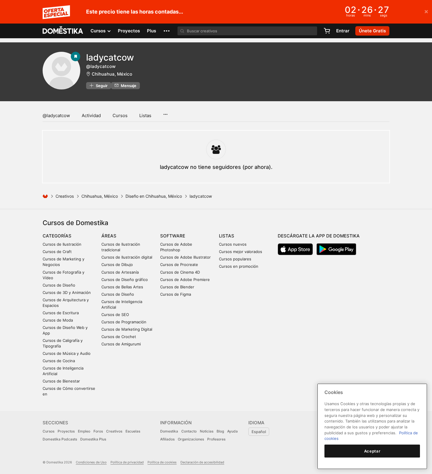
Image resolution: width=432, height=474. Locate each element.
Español (259, 431)
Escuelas (132, 431)
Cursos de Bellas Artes (122, 287)
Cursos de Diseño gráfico (124, 279)
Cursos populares (235, 259)
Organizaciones (191, 439)
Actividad (91, 115)
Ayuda (232, 431)
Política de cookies (162, 462)
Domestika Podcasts (60, 439)
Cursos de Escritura (61, 312)
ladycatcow (110, 57)
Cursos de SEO (115, 314)
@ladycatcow (56, 115)
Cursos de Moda (58, 320)
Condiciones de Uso (91, 462)
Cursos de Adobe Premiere (185, 279)
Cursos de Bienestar (61, 381)
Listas (145, 115)
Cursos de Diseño (59, 285)
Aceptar (372, 451)
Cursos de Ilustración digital (126, 257)
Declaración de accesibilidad (202, 462)
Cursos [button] (99, 31)
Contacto (189, 431)
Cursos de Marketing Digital (126, 329)
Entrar (342, 31)
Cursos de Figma (175, 294)
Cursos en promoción (238, 266)
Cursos (120, 115)
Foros (98, 431)
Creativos (65, 196)
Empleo (84, 431)
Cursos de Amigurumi (121, 344)
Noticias (206, 431)
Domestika (169, 431)
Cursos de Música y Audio (67, 353)
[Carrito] (326, 31)
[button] (166, 31)
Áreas (108, 236)
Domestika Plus (93, 439)
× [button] (426, 11)
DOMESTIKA (63, 31)
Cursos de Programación (123, 322)
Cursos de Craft (57, 251)
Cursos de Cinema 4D (180, 272)
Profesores (216, 439)
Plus (151, 31)
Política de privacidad (127, 462)
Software (172, 236)
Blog (220, 431)
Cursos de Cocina (59, 360)
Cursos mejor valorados (240, 251)
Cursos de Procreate (179, 264)
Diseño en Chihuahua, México (153, 196)
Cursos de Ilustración (62, 244)
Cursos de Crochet (118, 336)
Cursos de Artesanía (120, 272)
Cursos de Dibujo (117, 264)
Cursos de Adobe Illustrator (185, 257)
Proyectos (129, 31)
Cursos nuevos (233, 244)
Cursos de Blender (177, 287)
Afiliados (167, 439)
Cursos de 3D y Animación (67, 292)
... (165, 112)
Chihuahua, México (112, 74)
